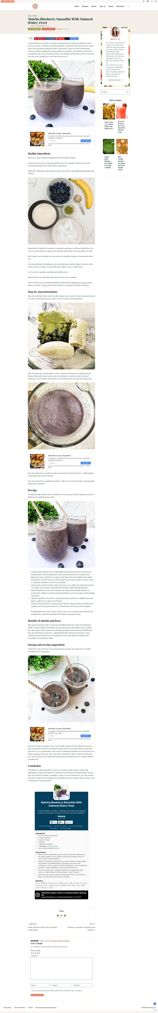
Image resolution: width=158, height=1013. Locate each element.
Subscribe (120, 6)
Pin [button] (62, 822)
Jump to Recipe (35, 29)
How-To (102, 6)
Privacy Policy (7, 1007)
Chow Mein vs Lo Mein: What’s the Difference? (109, 125)
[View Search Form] (128, 6)
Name (34, 985)
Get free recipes (8, 1)
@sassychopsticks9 (48, 897)
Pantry (93, 6)
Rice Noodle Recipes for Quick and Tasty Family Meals (121, 163)
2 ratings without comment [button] (59, 941)
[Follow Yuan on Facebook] (57, 915)
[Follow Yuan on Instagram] (61, 915)
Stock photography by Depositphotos (46, 1007)
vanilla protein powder (78, 282)
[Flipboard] (147, 1)
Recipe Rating (35, 950)
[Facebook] (151, 1)
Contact (30, 1007)
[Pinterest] (143, 1)
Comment (35, 956)
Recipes (85, 6)
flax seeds (46, 285)
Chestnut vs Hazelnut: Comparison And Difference (81, 927)
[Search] (126, 92)
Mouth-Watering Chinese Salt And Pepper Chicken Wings (42, 927)
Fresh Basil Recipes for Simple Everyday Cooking (108, 162)
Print (54, 822)
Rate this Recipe (49, 29)
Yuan (33, 26)
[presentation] (109, 111)
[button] (56, 29)
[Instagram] (155, 1)
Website (77, 985)
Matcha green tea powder (37, 163)
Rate (70, 822)
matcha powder (52, 846)
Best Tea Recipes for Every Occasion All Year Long (121, 126)
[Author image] (29, 26)
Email (55, 985)
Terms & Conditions (19, 1007)
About (111, 6)
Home (77, 6)
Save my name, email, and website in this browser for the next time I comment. (57, 990)
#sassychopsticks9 (65, 897)
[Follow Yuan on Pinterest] (65, 915)
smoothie (37, 754)
